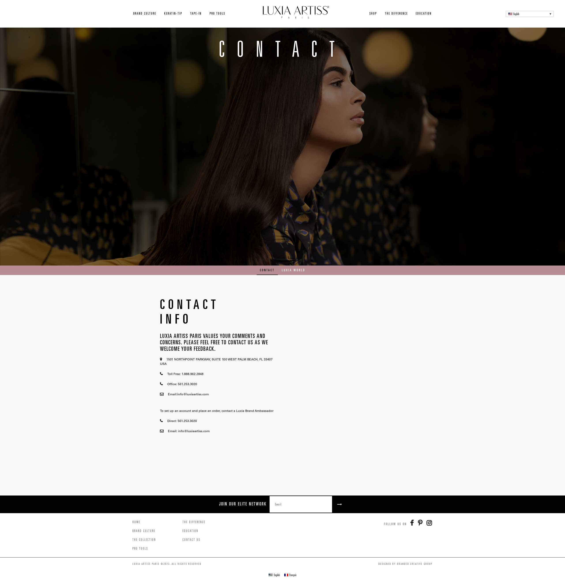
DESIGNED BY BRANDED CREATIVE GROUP (406, 563)
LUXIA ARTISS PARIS (146, 563)
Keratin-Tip (173, 13)
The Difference (396, 13)
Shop (373, 13)
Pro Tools (217, 13)
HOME (136, 522)
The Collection (144, 539)
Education (424, 13)
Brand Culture (144, 13)
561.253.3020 (187, 384)
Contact (267, 270)
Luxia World (293, 270)
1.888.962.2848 (192, 374)
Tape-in (196, 13)
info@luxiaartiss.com (193, 394)
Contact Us (191, 539)
